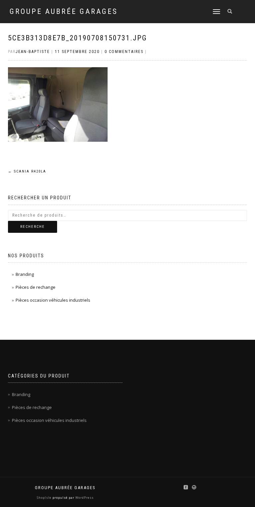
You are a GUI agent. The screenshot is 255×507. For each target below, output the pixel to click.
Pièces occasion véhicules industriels (53, 300)
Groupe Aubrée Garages (64, 12)
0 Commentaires (124, 51)
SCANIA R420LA (27, 171)
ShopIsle (44, 497)
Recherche (32, 227)
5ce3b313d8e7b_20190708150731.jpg (77, 38)
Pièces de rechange (35, 287)
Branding (25, 274)
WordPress (84, 497)
